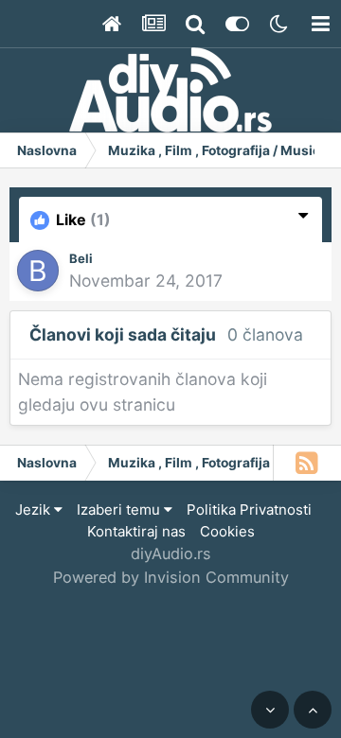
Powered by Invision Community (171, 577)
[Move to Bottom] (270, 710)
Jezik (34, 509)
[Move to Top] (313, 710)
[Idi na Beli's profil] (38, 270)
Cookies (227, 531)
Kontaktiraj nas (136, 531)
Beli (81, 258)
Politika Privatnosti (249, 509)
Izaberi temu (120, 509)
